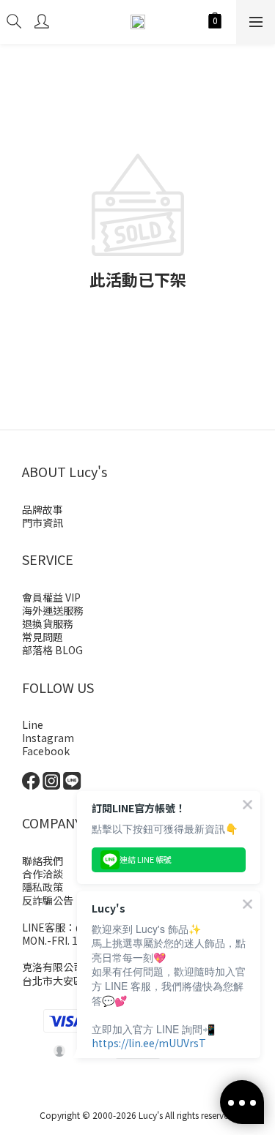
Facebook (46, 750)
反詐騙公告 (47, 900)
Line (32, 724)
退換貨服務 (47, 623)
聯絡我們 (42, 860)
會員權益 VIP (51, 597)
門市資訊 (42, 522)
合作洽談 (42, 873)
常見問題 (42, 636)
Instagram (48, 737)
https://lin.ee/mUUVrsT (149, 1042)
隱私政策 (42, 887)
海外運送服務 (53, 610)
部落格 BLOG (52, 650)
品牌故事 (42, 509)
